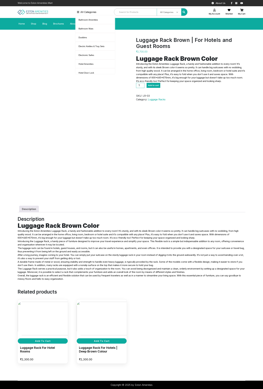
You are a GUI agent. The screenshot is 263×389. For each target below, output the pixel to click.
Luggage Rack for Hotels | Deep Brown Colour (98, 349)
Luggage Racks (156, 99)
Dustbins (83, 37)
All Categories (88, 12)
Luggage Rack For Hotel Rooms (37, 349)
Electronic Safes (86, 55)
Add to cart (153, 85)
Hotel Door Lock (86, 73)
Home (21, 23)
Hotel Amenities (86, 64)
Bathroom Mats (86, 28)
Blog (44, 23)
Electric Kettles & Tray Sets (91, 46)
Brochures (58, 23)
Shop (33, 23)
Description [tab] (29, 209)
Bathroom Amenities (88, 20)
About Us (220, 3)
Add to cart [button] (43, 341)
